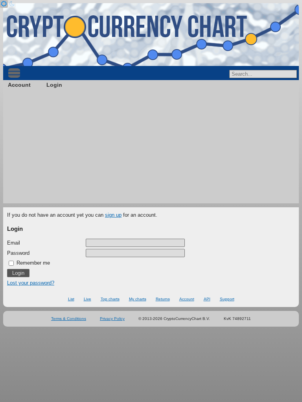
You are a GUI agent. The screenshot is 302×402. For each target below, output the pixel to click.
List (71, 299)
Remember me (32, 263)
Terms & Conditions (68, 318)
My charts (137, 299)
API (207, 299)
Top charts (110, 299)
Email (13, 243)
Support (227, 299)
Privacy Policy (112, 318)
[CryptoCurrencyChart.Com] (151, 34)
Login (54, 85)
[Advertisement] (151, 148)
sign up (113, 215)
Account (19, 85)
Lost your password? (30, 283)
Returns (163, 299)
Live (87, 299)
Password (18, 253)
